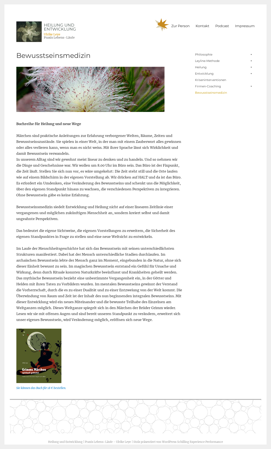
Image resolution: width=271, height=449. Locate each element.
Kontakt (202, 26)
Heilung (201, 67)
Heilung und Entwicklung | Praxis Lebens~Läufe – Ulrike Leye (89, 441)
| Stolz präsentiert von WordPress (154, 441)
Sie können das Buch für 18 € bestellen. (41, 388)
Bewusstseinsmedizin (211, 93)
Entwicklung (204, 73)
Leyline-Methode (207, 61)
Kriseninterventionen (210, 80)
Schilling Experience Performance (200, 441)
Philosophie (203, 54)
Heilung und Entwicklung (60, 27)
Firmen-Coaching (208, 86)
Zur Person (180, 26)
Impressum (245, 26)
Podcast (222, 26)
